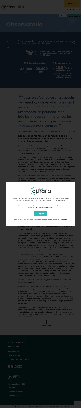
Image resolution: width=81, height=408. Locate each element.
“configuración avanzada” (43, 207)
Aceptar (40, 214)
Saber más (63, 219)
